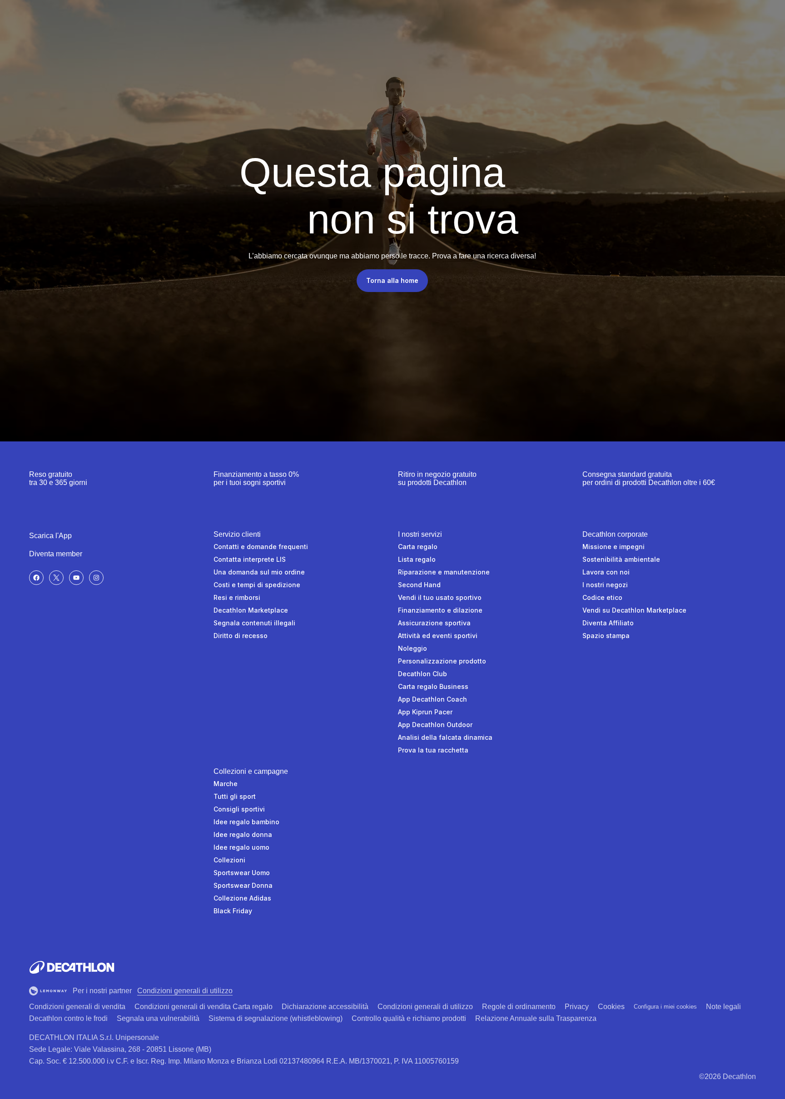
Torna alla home (392, 280)
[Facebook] (36, 577)
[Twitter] (56, 577)
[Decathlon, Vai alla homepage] (71, 967)
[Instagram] (96, 577)
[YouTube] (76, 577)
